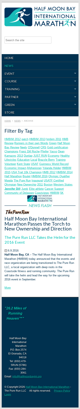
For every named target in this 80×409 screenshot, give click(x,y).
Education (23, 159)
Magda (8, 180)
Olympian (10, 184)
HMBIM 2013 (37, 139)
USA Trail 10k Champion (26, 172)
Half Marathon (13, 176)
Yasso (53, 151)
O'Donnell (34, 147)
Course (9, 81)
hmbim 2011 (53, 139)
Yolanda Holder (51, 168)
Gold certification (57, 147)
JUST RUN (40, 155)
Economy (54, 155)
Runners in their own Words (31, 143)
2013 (20, 155)
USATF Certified (54, 180)
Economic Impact (15, 168)
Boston (48, 184)
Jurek (24, 188)
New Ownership (26, 184)
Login (7, 394)
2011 (40, 184)
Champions (11, 151)
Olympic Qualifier (59, 176)
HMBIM (54, 192)
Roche (36, 151)
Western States (63, 184)
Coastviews (42, 192)
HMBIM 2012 (12, 139)
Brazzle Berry (46, 159)
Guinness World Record (53, 164)
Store (10, 112)
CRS (43, 147)
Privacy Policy (62, 390)
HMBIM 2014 (64, 172)
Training (11, 89)
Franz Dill (25, 151)
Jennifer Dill (12, 188)
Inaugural (37, 180)
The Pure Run (22, 180)
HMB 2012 (48, 172)
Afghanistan (34, 168)
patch (25, 139)
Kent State (23, 164)
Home (9, 58)
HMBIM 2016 (39, 176)
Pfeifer (45, 151)
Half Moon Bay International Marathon (48, 386)
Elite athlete (36, 188)
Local (34, 159)
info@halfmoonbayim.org (27, 376)
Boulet (27, 176)
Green (8, 105)
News (9, 65)
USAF (34, 164)
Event (8, 74)
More (7, 287)
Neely (23, 147)
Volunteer (10, 164)
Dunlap (28, 155)
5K (62, 192)
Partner (10, 97)
